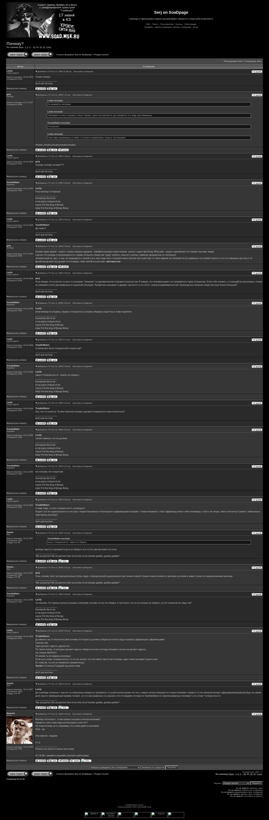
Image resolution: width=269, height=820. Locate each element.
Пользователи (166, 24)
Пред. (21, 47)
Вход (195, 27)
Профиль (148, 27)
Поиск (155, 24)
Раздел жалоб (102, 54)
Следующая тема (252, 61)
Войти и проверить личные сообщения (173, 27)
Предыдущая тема (233, 61)
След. (48, 47)
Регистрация (190, 24)
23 (44, 47)
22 (41, 47)
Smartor (140, 805)
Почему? (15, 43)
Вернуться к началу (16, 88)
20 (34, 47)
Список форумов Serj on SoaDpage (74, 54)
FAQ (148, 24)
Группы (178, 24)
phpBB (128, 807)
